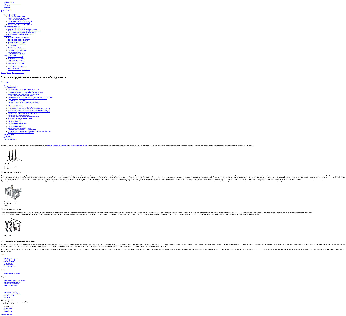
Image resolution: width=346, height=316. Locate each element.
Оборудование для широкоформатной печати (22, 32)
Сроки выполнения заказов (12, 4)
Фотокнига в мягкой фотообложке (18, 37)
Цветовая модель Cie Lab (15, 125)
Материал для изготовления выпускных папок (16, 64)
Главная (3, 73)
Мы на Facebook (9, 295)
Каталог (3, 270)
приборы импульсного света (79, 145)
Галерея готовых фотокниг (16, 53)
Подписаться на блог (10, 292)
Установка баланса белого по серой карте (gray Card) (24, 107)
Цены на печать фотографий (16, 16)
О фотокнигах (8, 138)
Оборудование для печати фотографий (20, 21)
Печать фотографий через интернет (15, 280)
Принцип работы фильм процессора (19, 115)
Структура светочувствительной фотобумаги (22, 129)
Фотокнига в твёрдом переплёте (18, 40)
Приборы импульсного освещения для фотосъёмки (23, 91)
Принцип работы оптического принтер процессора (23, 116)
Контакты (7, 7)
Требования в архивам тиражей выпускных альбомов (17, 51)
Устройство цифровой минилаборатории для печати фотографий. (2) (29, 110)
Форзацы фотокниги (14, 47)
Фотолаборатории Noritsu (12, 273)
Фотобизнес (8, 136)
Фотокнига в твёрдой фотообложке (19, 39)
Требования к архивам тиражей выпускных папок (17, 67)
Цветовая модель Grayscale (16, 126)
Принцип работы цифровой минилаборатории (22, 113)
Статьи (9, 73)
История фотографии (10, 86)
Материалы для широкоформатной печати (21, 34)
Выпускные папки (10, 55)
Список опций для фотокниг (17, 49)
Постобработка (9, 134)
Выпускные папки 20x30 (15, 57)
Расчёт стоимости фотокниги (17, 44)
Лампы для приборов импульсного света (20, 95)
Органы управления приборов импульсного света (23, 94)
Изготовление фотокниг (11, 283)
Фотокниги (7, 36)
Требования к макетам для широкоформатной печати (24, 31)
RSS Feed (7, 297)
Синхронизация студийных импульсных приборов (23, 102)
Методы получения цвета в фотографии (20, 118)
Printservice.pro (8, 308)
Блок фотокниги (13, 45)
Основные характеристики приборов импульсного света (25, 92)
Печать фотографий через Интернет (19, 18)
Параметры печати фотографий (17, 19)
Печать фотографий (10, 15)
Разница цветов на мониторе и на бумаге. (21, 133)
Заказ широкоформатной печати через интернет (22, 29)
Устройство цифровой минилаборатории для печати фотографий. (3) (29, 112)
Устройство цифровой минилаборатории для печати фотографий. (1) (29, 108)
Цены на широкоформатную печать (19, 28)
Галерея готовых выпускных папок (19, 70)
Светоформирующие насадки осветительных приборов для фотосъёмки (30, 97)
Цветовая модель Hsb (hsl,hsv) (17, 123)
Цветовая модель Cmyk (15, 121)
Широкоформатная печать (12, 26)
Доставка (7, 5)
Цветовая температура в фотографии (19, 128)
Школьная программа (11, 285)
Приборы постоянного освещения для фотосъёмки (23, 89)
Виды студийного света (15, 105)
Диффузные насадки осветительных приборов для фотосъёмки (27, 99)
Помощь (5, 82)
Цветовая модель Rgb (14, 120)
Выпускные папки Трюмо (16, 58)
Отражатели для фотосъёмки (17, 100)
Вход (2, 12)
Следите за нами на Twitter (12, 294)
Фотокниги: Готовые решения (17, 42)
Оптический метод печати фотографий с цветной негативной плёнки (29, 131)
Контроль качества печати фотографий (20, 24)
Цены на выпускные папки (16, 62)
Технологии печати (10, 139)
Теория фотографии (18, 73)
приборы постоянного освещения (57, 145)
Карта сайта (8, 311)
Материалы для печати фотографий (19, 23)
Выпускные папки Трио (15, 60)
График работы (9, 2)
